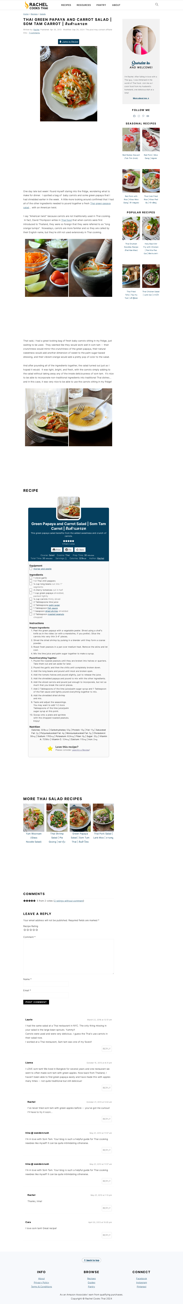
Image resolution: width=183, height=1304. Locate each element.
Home (26, 14)
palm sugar (54, 605)
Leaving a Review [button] (80, 750)
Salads (43, 14)
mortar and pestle (42, 569)
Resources (84, 5)
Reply (107, 1048)
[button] (64, 541)
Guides (91, 1282)
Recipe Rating (30, 926)
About (116, 5)
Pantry (101, 5)
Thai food (66, 220)
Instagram (141, 1282)
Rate (81, 549)
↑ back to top (91, 1260)
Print (58, 549)
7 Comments (34, 33)
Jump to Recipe (70, 41)
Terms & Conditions (41, 1286)
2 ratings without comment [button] (68, 900)
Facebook (141, 1278)
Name (27, 979)
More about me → (141, 98)
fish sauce (53, 608)
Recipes (66, 5)
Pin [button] (70, 549)
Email (27, 990)
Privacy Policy (41, 1282)
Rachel (100, 558)
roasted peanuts (56, 614)
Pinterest (141, 1286)
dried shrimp (51, 611)
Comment (29, 937)
